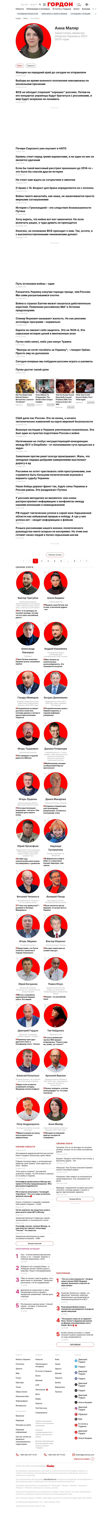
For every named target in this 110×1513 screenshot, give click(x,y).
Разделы (38, 1355)
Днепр (58, 1382)
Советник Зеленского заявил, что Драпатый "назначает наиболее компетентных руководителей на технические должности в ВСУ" (75, 1296)
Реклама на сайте (23, 1425)
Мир (18, 1373)
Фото (37, 1394)
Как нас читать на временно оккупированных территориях (23, 1440)
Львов (57, 1364)
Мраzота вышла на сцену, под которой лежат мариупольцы (28, 1135)
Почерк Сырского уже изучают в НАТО (41, 148)
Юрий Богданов (27, 984)
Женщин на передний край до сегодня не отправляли (51, 72)
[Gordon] (60, 5)
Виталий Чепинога (28, 896)
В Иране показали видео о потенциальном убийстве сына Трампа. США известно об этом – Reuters (34, 1163)
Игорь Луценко (28, 799)
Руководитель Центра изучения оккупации (28, 1129)
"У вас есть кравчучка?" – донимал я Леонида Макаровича (28, 907)
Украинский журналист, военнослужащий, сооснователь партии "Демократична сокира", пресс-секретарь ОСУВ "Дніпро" (28, 604)
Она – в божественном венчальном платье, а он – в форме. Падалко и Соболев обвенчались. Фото (35, 1257)
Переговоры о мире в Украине (54, 14)
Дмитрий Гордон (28, 1030)
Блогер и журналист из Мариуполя (55, 854)
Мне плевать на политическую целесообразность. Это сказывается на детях (53, 662)
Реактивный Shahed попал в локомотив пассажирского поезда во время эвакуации (77, 1309)
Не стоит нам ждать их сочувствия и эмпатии (46, 179)
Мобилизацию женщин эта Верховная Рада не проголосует (54, 765)
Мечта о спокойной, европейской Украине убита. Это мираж (25, 997)
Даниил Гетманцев (55, 748)
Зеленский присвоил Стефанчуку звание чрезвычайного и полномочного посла (33, 1219)
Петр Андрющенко (28, 1124)
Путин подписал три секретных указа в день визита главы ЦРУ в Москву (33, 1211)
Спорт (18, 1378)
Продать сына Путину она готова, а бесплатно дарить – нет (55, 607)
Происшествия (22, 1396)
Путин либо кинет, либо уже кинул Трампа (44, 341)
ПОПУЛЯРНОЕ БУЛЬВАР (28, 1249)
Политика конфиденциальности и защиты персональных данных (43, 1433)
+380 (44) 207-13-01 (28, 1455)
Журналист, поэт (56, 1034)
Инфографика (22, 1401)
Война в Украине (23, 1359)
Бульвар (86, 9)
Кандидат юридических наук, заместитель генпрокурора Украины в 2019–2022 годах (28, 703)
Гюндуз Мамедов (28, 697)
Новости (20, 9)
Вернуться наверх (82, 1459)
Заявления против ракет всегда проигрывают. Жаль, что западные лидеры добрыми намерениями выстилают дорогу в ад (53, 460)
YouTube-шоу (41, 1408)
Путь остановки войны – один (35, 283)
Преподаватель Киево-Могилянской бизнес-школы (55, 901)
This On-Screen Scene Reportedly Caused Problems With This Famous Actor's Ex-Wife (65, 399)
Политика (20, 1364)
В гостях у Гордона (62, 9)
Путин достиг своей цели (32, 369)
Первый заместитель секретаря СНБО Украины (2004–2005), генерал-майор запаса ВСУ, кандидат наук (28, 853)
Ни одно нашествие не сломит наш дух (54, 949)
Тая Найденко (55, 1030)
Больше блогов (75, 1199)
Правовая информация (21, 1431)
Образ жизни (21, 1392)
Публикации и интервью (38, 9)
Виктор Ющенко (55, 941)
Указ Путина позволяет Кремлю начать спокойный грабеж (28, 661)
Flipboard (82, 1414)
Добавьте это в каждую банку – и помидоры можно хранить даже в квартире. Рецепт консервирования (36, 1268)
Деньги (19, 1369)
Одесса (58, 1369)
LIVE (37, 1385)
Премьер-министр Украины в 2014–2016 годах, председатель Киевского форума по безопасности (56, 1082)
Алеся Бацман (55, 598)
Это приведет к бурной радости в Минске (27, 757)
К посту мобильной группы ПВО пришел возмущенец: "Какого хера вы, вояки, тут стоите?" (55, 1040)
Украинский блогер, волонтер (56, 803)
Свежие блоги (64, 1143)
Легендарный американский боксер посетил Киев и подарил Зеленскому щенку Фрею (34, 1154)
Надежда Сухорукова (55, 848)
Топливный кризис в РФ (27, 14)
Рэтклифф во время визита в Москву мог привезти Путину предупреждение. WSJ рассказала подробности (34, 1184)
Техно (18, 1387)
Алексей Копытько (28, 1075)
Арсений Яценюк (55, 1075)
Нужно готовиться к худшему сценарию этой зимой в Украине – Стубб (33, 1203)
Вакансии (20, 1416)
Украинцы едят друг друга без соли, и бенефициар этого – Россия (28, 1041)
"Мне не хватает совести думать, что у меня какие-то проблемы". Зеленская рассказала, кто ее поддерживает (37, 1280)
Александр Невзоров (28, 650)
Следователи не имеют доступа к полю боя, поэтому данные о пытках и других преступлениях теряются (28, 712)
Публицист (28, 656)
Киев (57, 1359)
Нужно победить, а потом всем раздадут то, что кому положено (55, 1090)
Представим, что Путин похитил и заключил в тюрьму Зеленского (27, 950)
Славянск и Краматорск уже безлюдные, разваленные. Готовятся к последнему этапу (54, 809)
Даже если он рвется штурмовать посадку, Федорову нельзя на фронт (28, 1086)
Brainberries (19, 405)
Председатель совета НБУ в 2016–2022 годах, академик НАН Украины (55, 703)
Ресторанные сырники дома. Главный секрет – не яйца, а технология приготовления (37, 1306)
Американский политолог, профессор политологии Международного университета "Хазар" (55, 990)
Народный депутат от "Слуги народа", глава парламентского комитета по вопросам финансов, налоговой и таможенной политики (55, 756)
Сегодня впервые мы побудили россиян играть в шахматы (54, 361)
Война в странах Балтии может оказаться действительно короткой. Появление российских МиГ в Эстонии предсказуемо (53, 307)
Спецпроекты (41, 1413)
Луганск (58, 1392)
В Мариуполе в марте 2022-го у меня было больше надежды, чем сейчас (53, 862)
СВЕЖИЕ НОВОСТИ (25, 1147)
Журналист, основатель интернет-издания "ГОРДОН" (28, 1035)
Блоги (76, 9)
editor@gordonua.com (85, 1455)
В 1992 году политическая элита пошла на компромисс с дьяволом (28, 861)
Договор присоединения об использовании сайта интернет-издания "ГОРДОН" (44, 1444)
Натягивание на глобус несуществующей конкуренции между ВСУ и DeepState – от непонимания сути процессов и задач (55, 445)
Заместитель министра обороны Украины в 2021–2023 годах (56, 1129)
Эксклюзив (40, 1389)
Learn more (31, 404)
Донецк (58, 1373)
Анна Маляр (34, 18)
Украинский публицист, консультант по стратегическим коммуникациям (28, 990)
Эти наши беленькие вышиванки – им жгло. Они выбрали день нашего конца (27, 811)
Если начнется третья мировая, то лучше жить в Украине (54, 907)
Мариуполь (60, 1387)
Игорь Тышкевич (28, 748)
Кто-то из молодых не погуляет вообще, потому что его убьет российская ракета (27, 614)
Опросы (38, 1403)
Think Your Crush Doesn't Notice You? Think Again (84, 397)
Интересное (21, 1405)
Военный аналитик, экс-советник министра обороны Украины (28, 1080)
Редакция (20, 1420)
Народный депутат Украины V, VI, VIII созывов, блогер (28, 901)
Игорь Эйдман (28, 941)
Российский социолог (28, 945)
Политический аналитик (28, 752)
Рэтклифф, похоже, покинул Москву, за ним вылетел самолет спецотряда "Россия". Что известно (33, 1228)
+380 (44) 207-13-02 (56, 1455)
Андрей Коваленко (55, 648)
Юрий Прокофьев (28, 846)
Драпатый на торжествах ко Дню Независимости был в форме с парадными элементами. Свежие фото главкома (37, 1293)
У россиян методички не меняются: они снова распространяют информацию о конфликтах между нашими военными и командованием (50, 501)
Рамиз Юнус (55, 984)
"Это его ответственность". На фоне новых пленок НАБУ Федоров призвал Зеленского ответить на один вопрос (77, 1282)
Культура (20, 1382)
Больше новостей (34, 1243)
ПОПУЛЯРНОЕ (63, 1273)
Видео (38, 1399)
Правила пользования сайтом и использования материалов (44, 1423)
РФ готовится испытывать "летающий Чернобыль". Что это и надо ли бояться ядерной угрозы (33, 1194)
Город (57, 1355)
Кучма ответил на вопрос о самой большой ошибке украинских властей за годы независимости (77, 1335)
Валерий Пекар (56, 896)
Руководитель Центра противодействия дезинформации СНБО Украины (55, 654)
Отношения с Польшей (80, 14)
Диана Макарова (55, 799)
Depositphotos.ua (50, 1479)
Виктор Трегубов (28, 598)
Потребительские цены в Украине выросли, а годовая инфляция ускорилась (55, 711)
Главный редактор (56, 602)
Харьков (58, 1378)
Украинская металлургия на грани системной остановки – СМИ (30, 1237)
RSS (80, 1419)
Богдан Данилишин (55, 697)
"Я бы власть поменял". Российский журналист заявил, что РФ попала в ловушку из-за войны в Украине (35, 1173)
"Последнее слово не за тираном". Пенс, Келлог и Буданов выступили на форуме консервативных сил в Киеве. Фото (76, 1322)
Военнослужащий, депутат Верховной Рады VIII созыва (28, 804)
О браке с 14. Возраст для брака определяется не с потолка (55, 187)
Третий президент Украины (56, 945)
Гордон (18, 18)
